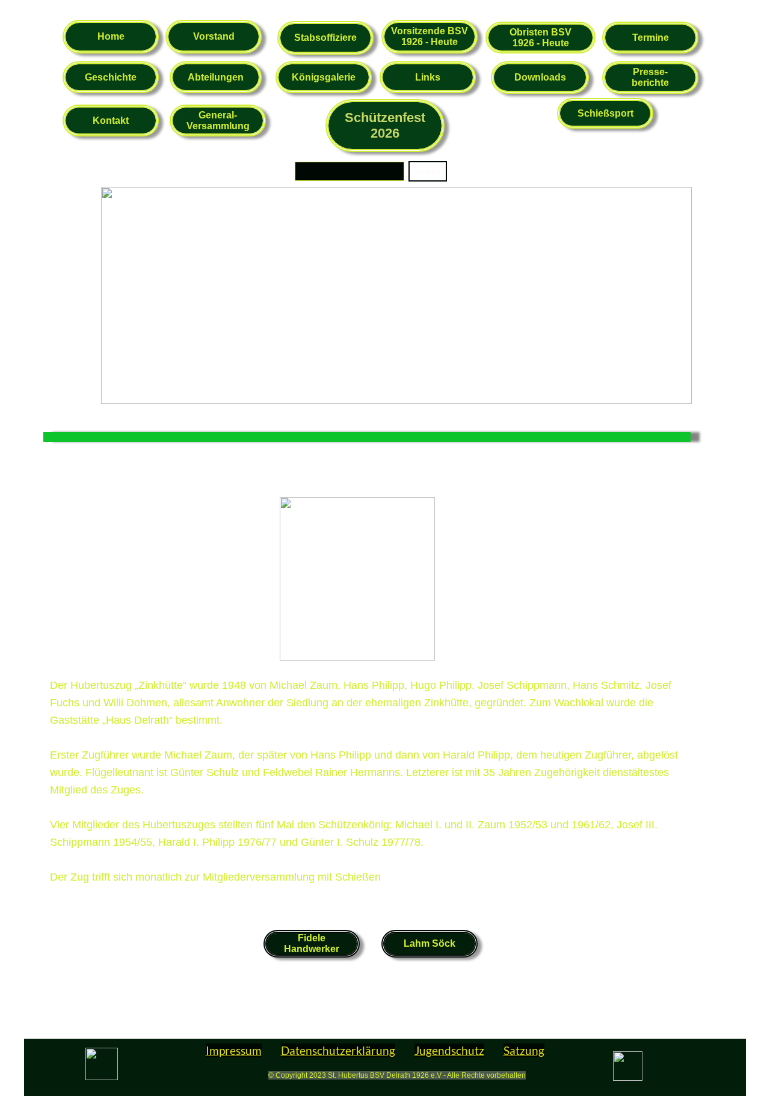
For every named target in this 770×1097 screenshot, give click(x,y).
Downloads (540, 77)
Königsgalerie (324, 77)
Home (111, 36)
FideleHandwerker (311, 943)
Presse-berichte (650, 77)
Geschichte (111, 77)
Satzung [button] (524, 1050)
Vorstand (214, 36)
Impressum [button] (234, 1050)
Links (427, 77)
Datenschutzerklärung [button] (338, 1050)
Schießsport (605, 113)
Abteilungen (216, 77)
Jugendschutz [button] (449, 1050)
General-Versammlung (218, 120)
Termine (650, 37)
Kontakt (111, 120)
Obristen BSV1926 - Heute (540, 37)
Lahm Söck (429, 943)
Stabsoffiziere (325, 37)
